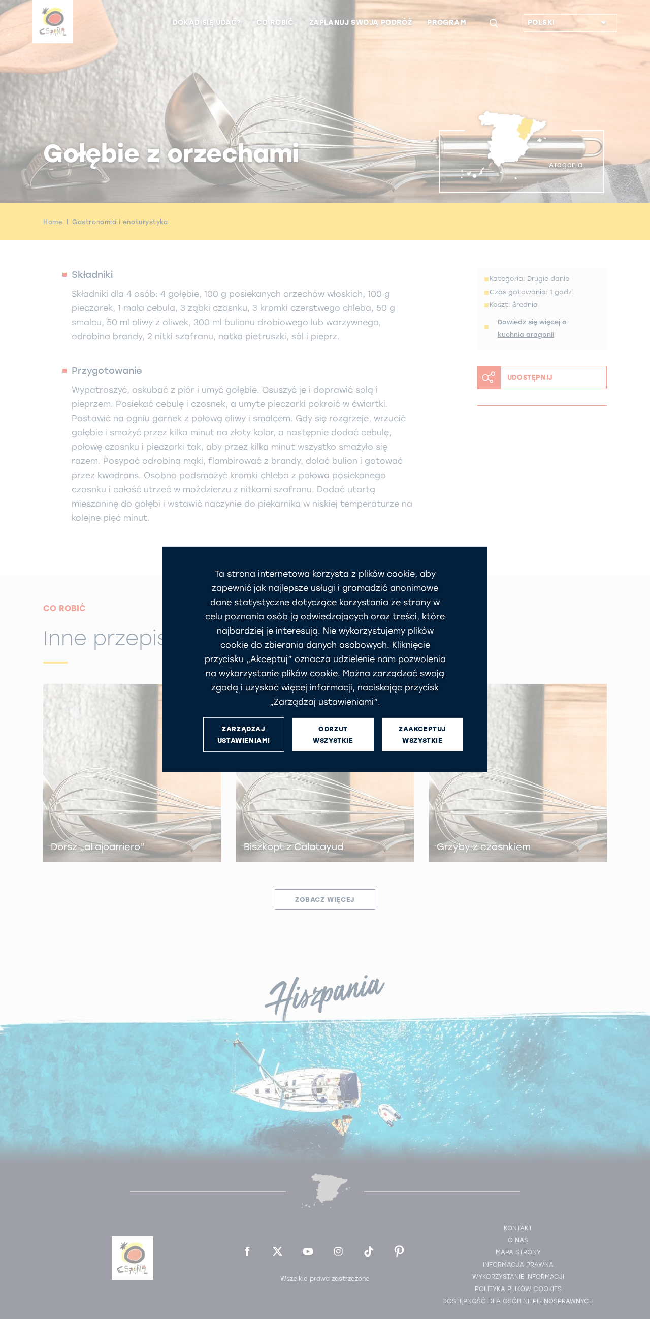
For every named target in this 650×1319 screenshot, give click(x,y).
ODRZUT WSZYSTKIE (333, 734)
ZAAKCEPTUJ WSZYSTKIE (422, 734)
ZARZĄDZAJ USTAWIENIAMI (243, 734)
